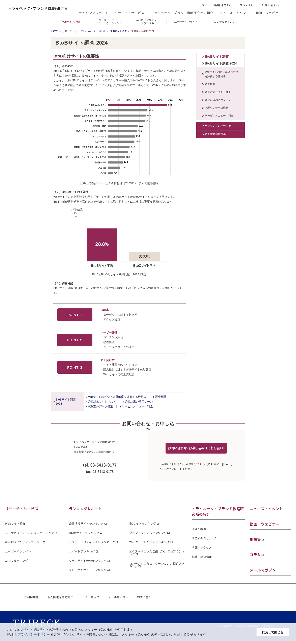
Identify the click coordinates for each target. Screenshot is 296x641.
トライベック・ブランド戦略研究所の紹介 (182, 12)
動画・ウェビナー (269, 12)
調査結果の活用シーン (139, 401)
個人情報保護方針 (58, 597)
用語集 (255, 539)
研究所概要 (199, 529)
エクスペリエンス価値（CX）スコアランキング (157, 552)
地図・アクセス (202, 547)
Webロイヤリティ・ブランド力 (25, 542)
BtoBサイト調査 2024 (221, 63)
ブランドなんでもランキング (148, 533)
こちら (201, 464)
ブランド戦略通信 (214, 5)
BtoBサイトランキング (84, 533)
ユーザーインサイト (18, 551)
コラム (244, 5)
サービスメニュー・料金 (137, 406)
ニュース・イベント (234, 12)
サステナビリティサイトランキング (92, 542)
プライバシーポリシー (34, 634)
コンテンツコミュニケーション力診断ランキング (156, 564)
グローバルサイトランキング (88, 570)
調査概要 (161, 396)
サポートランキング (82, 551)
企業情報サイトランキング (86, 523)
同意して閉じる (272, 632)
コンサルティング (16, 561)
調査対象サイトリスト (102, 401)
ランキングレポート (94, 12)
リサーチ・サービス (130, 12)
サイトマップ (90, 597)
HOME (55, 31)
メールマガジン (263, 569)
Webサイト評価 (97, 31)
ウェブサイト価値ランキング (88, 561)
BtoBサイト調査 (118, 31)
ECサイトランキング (142, 523)
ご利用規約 (31, 597)
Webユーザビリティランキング (149, 542)
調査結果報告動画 (215, 134)
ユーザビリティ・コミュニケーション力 (31, 533)
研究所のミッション (205, 538)
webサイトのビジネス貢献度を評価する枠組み (117, 396)
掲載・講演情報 (202, 557)
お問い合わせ (271, 5)
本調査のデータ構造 (100, 406)
